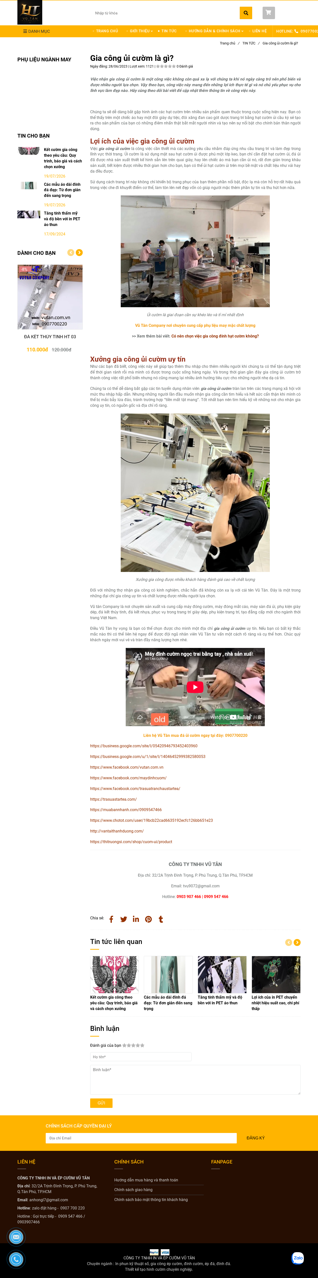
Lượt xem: (138, 66)
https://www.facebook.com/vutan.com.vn (126, 767)
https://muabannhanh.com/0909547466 (126, 809)
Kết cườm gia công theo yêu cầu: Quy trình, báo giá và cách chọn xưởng (63, 158)
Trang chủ (229, 43)
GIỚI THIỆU (140, 31)
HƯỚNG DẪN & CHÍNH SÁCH (214, 31)
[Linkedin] (136, 918)
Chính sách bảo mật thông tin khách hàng (151, 1199)
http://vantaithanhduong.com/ (117, 831)
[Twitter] (124, 918)
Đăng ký (256, 1138)
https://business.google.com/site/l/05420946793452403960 (144, 746)
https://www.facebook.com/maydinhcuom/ (128, 778)
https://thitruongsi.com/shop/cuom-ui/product (131, 841)
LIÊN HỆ (259, 31)
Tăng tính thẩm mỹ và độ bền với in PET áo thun (62, 219)
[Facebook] (111, 918)
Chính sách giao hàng (133, 1189)
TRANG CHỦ (107, 31)
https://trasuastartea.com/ (113, 799)
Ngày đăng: (99, 66)
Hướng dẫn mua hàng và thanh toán (146, 1180)
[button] (282, 13)
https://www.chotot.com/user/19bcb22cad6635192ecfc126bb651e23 (151, 820)
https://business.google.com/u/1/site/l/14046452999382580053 (147, 756)
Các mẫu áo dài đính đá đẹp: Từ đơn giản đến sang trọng (62, 190)
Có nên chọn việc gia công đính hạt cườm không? (215, 336)
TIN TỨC (169, 31)
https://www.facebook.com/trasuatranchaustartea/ (135, 788)
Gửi (101, 1103)
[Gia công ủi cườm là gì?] (148, 918)
